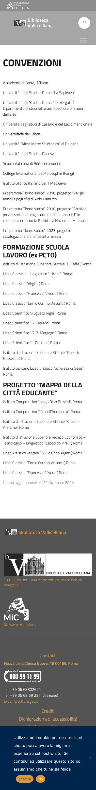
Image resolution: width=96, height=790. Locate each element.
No (40, 779)
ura (33, 624)
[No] (89, 758)
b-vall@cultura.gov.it (21, 701)
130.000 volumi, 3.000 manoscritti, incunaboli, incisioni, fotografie (43, 582)
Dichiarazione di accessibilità (48, 719)
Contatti (48, 655)
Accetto (24, 779)
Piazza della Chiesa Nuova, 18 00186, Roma (41, 663)
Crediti (48, 711)
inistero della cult (19, 624)
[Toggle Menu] (84, 40)
